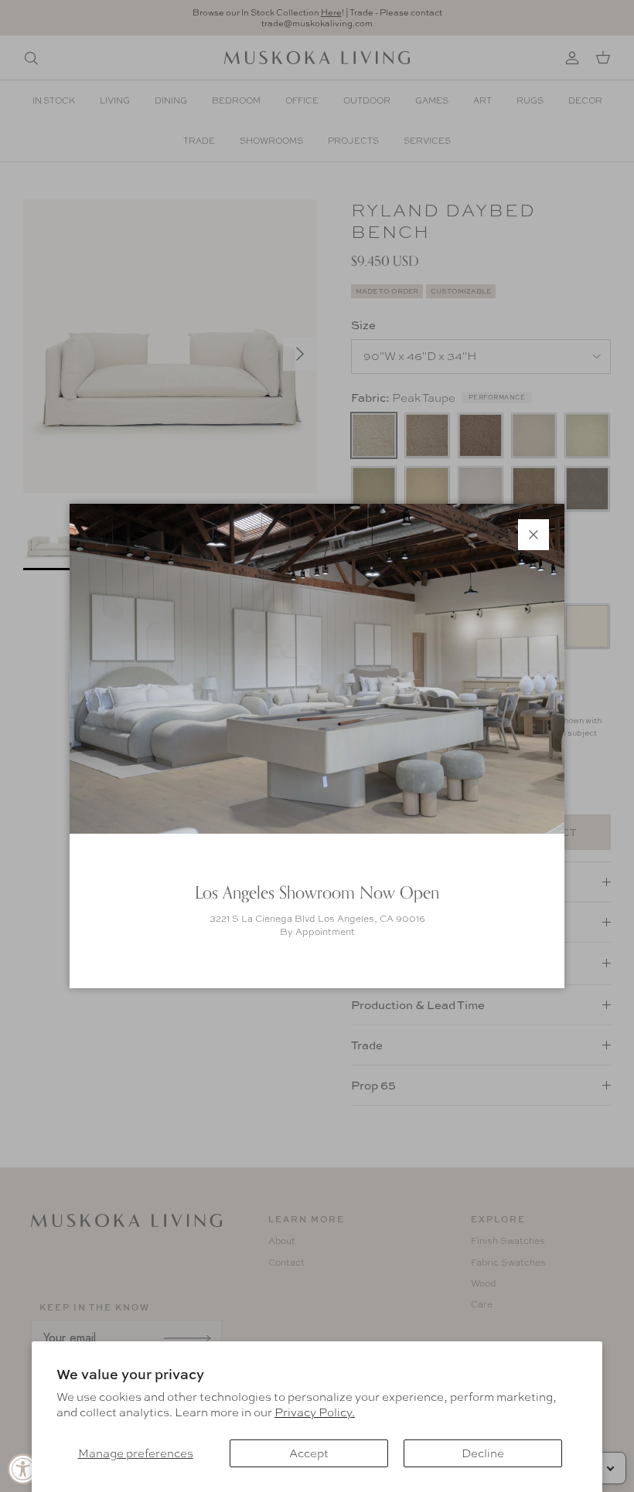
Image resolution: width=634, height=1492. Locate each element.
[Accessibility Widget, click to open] (23, 1468)
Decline (483, 1453)
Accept (309, 1453)
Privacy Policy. (314, 1412)
